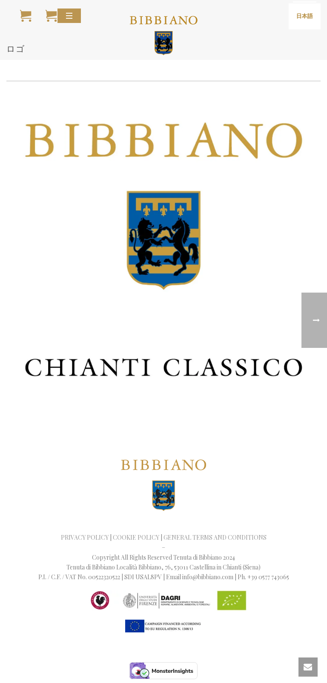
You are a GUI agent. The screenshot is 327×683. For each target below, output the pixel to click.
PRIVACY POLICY (85, 537)
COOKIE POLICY (136, 537)
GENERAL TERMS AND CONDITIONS (215, 537)
